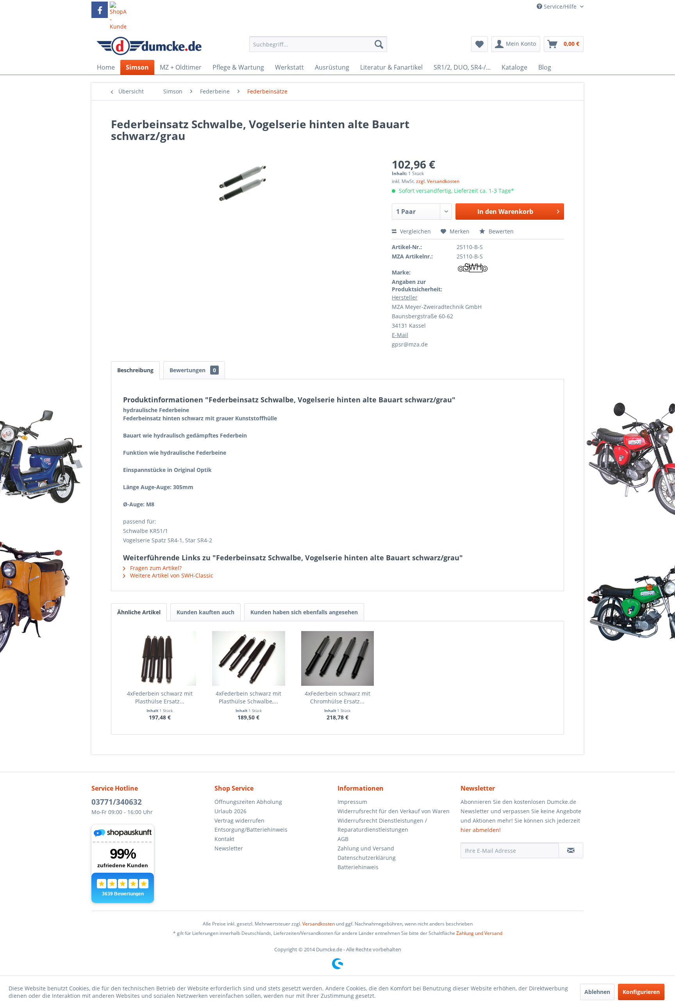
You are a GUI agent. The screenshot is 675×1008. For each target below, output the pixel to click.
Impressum (352, 801)
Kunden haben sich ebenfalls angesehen (304, 612)
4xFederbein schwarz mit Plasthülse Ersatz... (160, 697)
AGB (343, 839)
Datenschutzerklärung (367, 857)
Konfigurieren (641, 991)
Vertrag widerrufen (239, 820)
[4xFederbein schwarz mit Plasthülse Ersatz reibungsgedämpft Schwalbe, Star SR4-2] (159, 658)
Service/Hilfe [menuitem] (560, 6)
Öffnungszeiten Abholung (248, 801)
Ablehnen (597, 991)
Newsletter (228, 848)
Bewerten (500, 231)
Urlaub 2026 (230, 811)
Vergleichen (414, 231)
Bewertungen (193, 370)
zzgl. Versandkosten (437, 181)
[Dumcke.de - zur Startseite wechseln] (149, 46)
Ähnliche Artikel (139, 612)
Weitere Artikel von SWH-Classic (171, 575)
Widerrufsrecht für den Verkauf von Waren (394, 811)
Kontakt (224, 839)
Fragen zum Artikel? (155, 568)
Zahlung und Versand (366, 848)
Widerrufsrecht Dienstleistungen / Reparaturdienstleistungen (382, 825)
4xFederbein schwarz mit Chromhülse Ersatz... (337, 697)
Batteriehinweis (358, 867)
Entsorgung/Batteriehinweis (251, 829)
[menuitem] (318, 47)
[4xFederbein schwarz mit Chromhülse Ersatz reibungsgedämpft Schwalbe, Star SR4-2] (337, 658)
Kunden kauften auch (205, 612)
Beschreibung (135, 370)
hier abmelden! (481, 830)
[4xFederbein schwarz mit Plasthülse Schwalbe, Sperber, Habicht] (249, 658)
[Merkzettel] (479, 44)
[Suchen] (379, 44)
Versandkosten (318, 923)
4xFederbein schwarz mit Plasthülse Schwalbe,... (248, 697)
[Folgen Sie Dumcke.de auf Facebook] (99, 10)
